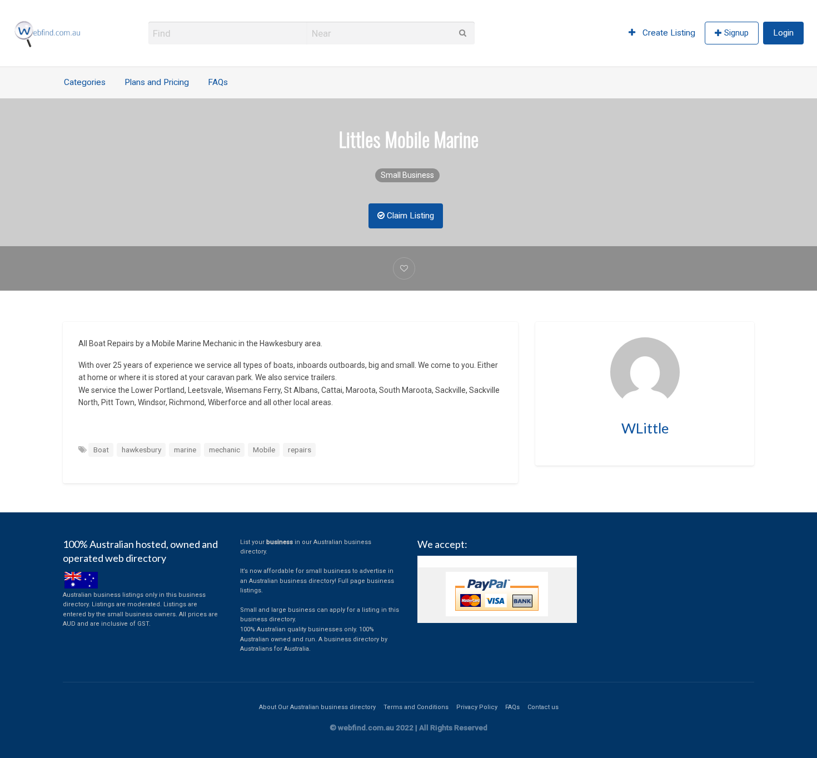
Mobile (264, 449)
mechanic (224, 449)
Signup (736, 33)
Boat (101, 449)
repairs (299, 449)
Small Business (407, 175)
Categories (85, 82)
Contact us (543, 707)
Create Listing (667, 33)
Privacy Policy (476, 707)
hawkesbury (141, 449)
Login (783, 33)
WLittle (645, 428)
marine (185, 449)
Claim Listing (409, 216)
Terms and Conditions (416, 707)
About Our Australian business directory (317, 707)
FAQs (218, 82)
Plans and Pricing (156, 82)
